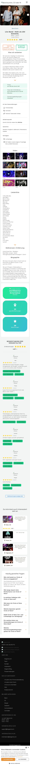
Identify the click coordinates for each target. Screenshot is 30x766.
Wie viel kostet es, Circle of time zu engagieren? (13, 578)
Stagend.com (8, 659)
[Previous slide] (2, 15)
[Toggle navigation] (27, 2)
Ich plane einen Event (10, 682)
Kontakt (6, 664)
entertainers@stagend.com (9, 737)
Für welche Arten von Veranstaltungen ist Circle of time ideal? (13, 622)
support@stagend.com (8, 729)
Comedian (7, 710)
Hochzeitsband (8, 708)
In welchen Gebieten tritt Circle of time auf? (12, 598)
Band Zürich (15, 28)
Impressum (7, 666)
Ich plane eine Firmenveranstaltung (13, 679)
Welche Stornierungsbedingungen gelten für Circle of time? (12, 629)
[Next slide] (28, 15)
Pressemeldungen (9, 671)
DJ (5, 700)
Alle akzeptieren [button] (8, 759)
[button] (15, 763)
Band (5, 698)
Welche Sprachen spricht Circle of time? (12, 609)
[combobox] (26, 747)
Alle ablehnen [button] (22, 759)
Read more (20, 756)
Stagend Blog (8, 669)
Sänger (6, 703)
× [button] (28, 747)
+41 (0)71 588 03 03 (7, 718)
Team (5, 661)
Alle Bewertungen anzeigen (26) (15, 496)
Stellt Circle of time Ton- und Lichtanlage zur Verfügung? (13, 615)
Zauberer (6, 705)
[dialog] (15, 756)
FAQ (5, 687)
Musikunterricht (8, 690)
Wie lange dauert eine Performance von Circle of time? (12, 591)
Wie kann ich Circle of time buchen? (13, 604)
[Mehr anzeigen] (15, 80)
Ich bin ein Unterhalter (10, 684)
